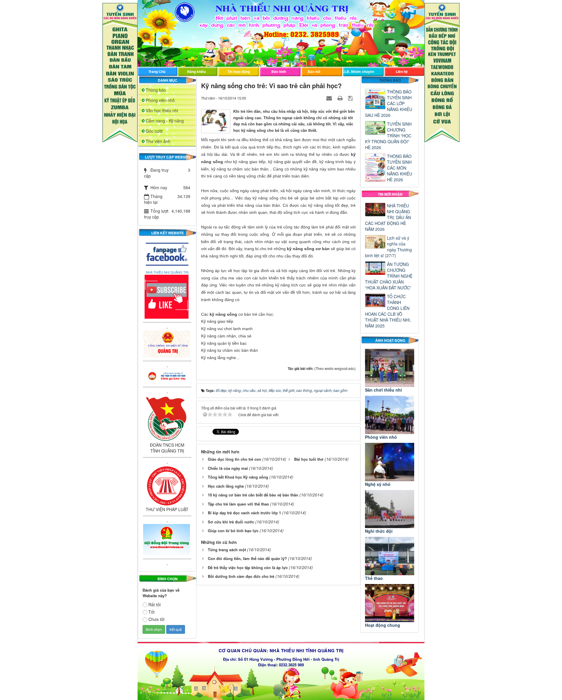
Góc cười (154, 131)
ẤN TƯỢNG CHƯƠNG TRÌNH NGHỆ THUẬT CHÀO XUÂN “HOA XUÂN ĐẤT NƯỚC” (388, 276)
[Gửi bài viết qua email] (329, 98)
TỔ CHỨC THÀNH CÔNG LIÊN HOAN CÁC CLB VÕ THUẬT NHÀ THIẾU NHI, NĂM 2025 (388, 311)
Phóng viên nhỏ (160, 100)
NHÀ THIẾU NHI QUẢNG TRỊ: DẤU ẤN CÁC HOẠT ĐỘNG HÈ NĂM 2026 (388, 217)
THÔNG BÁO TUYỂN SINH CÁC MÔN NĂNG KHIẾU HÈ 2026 (399, 167)
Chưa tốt (156, 619)
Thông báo (156, 90)
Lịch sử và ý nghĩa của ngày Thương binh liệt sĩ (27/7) (388, 246)
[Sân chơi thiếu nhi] (389, 368)
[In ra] (340, 98)
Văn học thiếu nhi (162, 110)
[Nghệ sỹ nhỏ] (389, 462)
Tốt (151, 612)
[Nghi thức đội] (389, 509)
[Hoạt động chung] (389, 603)
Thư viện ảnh (158, 141)
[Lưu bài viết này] (351, 98)
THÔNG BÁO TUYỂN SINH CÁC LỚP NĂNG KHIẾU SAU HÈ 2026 (388, 103)
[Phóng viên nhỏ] (389, 415)
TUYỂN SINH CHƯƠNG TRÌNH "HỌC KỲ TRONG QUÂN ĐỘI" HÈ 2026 (388, 135)
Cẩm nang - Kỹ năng (165, 121)
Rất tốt (154, 604)
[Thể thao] (389, 556)
